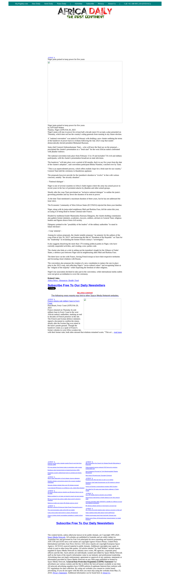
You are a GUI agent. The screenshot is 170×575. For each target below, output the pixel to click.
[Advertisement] (85, 37)
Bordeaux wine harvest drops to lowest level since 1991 (64, 470)
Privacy (101, 4)
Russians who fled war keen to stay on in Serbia (99, 479)
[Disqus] (85, 367)
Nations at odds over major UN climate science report (63, 503)
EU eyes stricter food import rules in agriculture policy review (65, 467)
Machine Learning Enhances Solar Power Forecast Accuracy (65, 507)
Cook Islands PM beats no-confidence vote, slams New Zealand (66, 488)
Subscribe (90, 4)
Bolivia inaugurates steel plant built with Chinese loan (101, 515)
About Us (112, 4)
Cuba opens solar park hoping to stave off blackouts (63, 512)
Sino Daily (36, 4)
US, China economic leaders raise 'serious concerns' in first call (104, 510)
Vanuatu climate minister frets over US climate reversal (63, 485)
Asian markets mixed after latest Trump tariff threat (100, 512)
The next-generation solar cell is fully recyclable (61, 510)
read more (118, 332)
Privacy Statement (60, 573)
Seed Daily (48, 4)
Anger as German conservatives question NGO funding (101, 486)
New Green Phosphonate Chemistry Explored (99, 475)
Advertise (78, 4)
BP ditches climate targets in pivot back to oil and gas (101, 505)
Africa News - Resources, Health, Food (63, 280)
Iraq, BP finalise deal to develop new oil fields (99, 494)
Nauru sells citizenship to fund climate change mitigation (64, 478)
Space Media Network (56, 537)
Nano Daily (61, 4)
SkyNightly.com (21, 4)
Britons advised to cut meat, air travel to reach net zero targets (66, 496)
